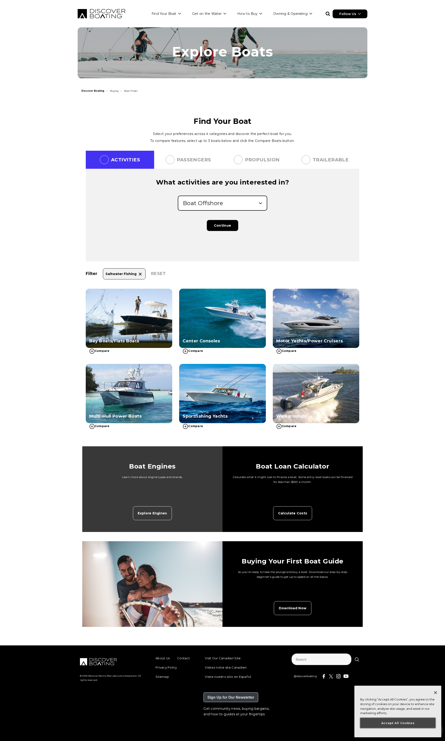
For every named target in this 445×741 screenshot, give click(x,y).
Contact (183, 658)
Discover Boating (92, 90)
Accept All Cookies (398, 723)
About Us (163, 658)
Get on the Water (207, 14)
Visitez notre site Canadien (226, 667)
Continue (222, 225)
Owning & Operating (290, 14)
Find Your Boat (164, 14)
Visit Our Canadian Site (223, 658)
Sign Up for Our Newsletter (230, 697)
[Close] (435, 693)
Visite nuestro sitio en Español (228, 676)
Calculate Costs (292, 513)
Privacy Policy (166, 667)
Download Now (292, 608)
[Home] (101, 13)
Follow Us (347, 14)
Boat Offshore (203, 203)
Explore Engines (152, 513)
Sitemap (162, 676)
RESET (158, 273)
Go (357, 659)
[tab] (120, 160)
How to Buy (247, 14)
